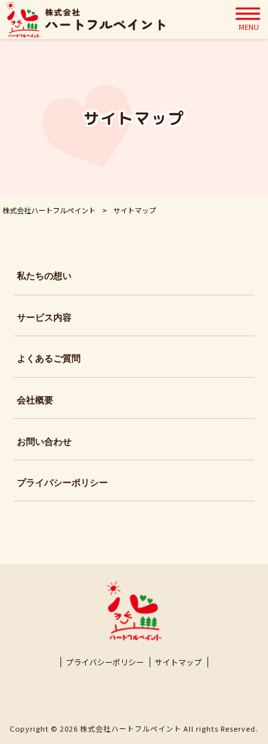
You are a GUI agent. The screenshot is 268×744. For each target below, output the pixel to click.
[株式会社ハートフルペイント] (86, 19)
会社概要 (35, 400)
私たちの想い (44, 276)
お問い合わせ (44, 441)
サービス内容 (44, 317)
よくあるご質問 (49, 358)
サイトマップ (178, 662)
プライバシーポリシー (62, 482)
